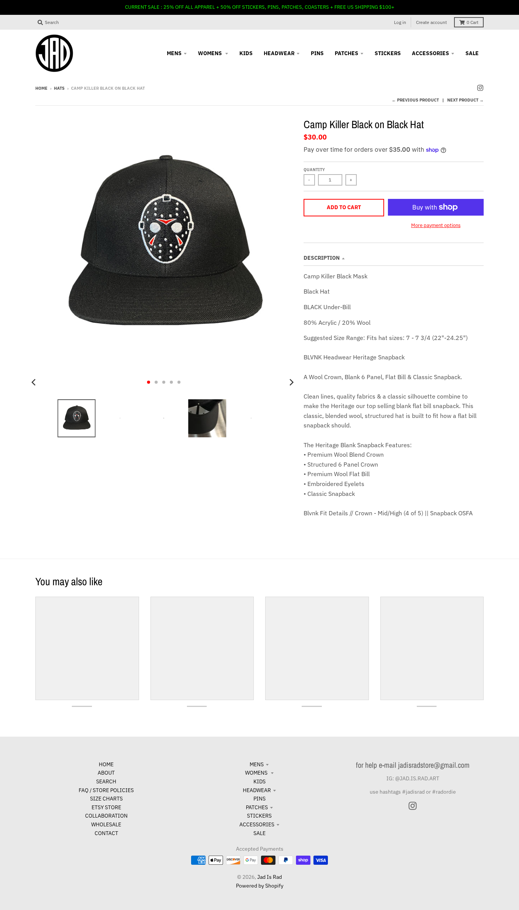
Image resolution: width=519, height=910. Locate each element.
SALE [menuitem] (472, 53)
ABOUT (106, 772)
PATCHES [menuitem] (346, 53)
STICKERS (259, 815)
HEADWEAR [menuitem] (279, 53)
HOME (106, 764)
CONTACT (106, 833)
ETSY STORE (106, 807)
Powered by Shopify (259, 885)
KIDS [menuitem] (246, 53)
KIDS (259, 781)
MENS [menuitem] (174, 53)
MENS (257, 764)
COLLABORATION (106, 815)
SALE (259, 833)
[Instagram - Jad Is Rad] (480, 87)
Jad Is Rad (269, 876)
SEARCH (106, 781)
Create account (431, 22)
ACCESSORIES (256, 824)
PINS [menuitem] (317, 53)
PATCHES (257, 807)
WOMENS (257, 772)
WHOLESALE (106, 824)
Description (322, 257)
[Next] (291, 382)
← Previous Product (415, 100)
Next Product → (465, 100)
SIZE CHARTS (106, 798)
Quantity (314, 169)
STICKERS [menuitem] (388, 53)
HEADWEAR (257, 790)
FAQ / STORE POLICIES (106, 790)
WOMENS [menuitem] (210, 53)
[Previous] (34, 382)
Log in (400, 22)
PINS (259, 798)
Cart (472, 22)
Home (41, 88)
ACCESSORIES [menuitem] (430, 53)
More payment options (435, 225)
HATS (59, 88)
